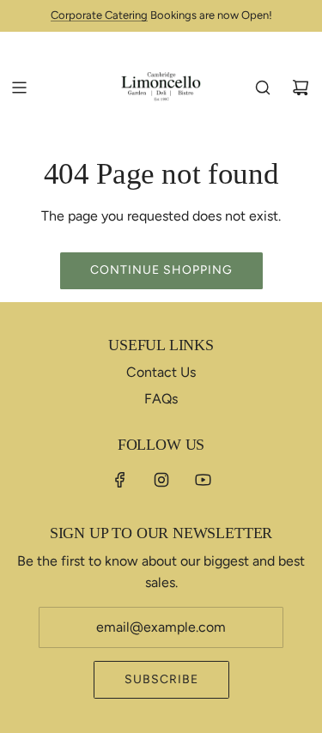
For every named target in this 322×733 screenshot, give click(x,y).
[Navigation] (19, 87)
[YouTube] (203, 480)
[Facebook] (120, 480)
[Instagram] (161, 480)
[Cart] (300, 87)
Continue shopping (161, 270)
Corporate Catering (99, 15)
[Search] (263, 87)
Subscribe (161, 679)
